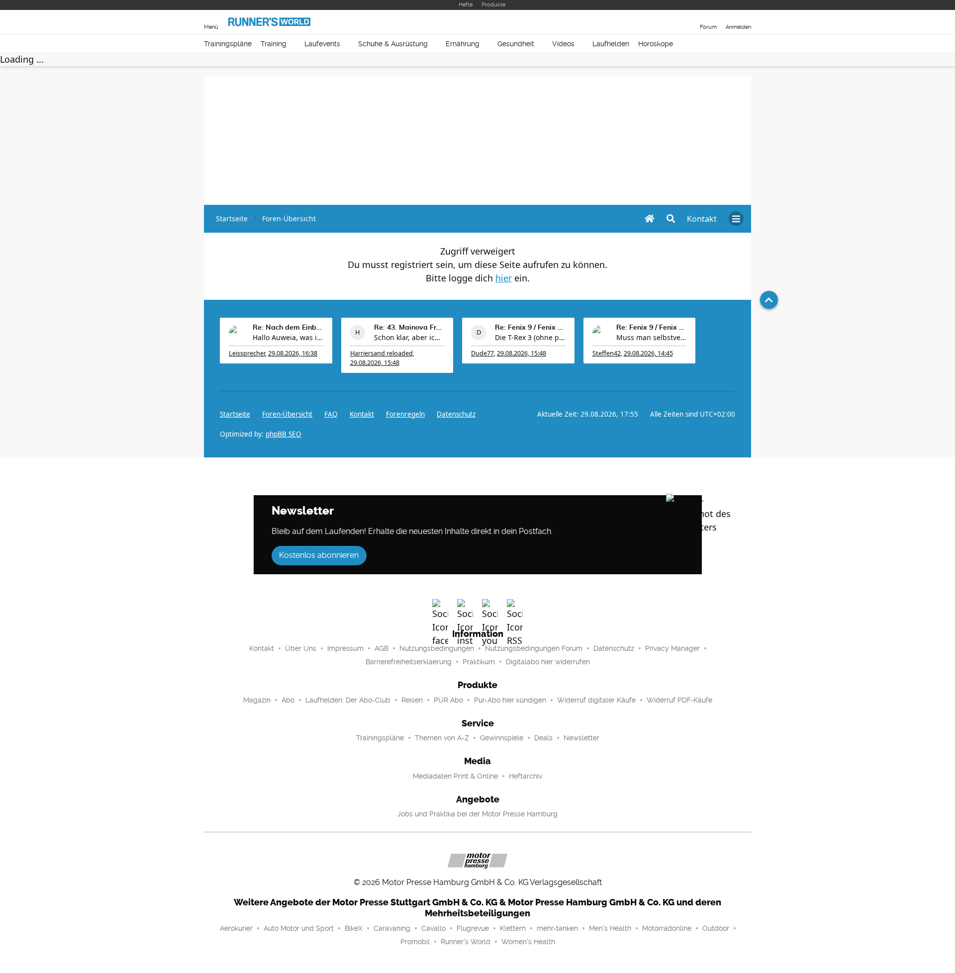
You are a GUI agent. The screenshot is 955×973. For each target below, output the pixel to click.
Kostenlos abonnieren (319, 555)
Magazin (257, 700)
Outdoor (715, 928)
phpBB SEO (283, 434)
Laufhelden (610, 44)
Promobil (415, 942)
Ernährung (462, 44)
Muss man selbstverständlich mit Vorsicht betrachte (651, 337)
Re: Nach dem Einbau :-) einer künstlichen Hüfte (288, 327)
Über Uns (300, 648)
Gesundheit (515, 44)
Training (273, 44)
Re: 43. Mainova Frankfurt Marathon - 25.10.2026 (409, 327)
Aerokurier (236, 928)
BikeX (354, 928)
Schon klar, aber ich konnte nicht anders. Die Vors (409, 337)
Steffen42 (606, 353)
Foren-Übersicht (287, 414)
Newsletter (581, 738)
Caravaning (392, 928)
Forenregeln (405, 414)
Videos (563, 44)
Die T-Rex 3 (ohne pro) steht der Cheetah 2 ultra (530, 337)
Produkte (493, 4)
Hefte (466, 4)
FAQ (331, 414)
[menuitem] (702, 218)
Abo (288, 700)
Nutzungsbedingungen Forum (533, 648)
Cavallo (433, 928)
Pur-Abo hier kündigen (510, 700)
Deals (543, 738)
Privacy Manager (672, 648)
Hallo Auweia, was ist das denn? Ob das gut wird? (288, 337)
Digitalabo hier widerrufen (548, 662)
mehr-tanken (557, 928)
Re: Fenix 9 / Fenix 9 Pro (530, 327)
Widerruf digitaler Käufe (596, 700)
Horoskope (655, 44)
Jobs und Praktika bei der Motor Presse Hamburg (477, 814)
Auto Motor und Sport (299, 928)
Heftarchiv (525, 776)
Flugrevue (473, 928)
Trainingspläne (228, 44)
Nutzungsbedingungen (436, 648)
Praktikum (479, 662)
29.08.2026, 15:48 (374, 362)
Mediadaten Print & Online (455, 776)
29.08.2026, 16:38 (292, 353)
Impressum (345, 648)
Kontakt (261, 648)
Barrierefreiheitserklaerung (409, 662)
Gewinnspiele (501, 738)
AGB (381, 648)
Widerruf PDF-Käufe (679, 700)
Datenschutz (456, 414)
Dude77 (482, 353)
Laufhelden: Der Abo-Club (347, 700)
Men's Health (610, 928)
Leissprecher (247, 353)
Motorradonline (666, 928)
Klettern (513, 928)
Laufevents (322, 44)
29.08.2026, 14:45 (648, 353)
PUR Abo (448, 700)
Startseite (235, 414)
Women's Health (528, 942)
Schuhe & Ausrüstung (393, 44)
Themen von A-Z (442, 738)
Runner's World (465, 942)
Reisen (412, 700)
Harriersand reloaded (381, 353)
